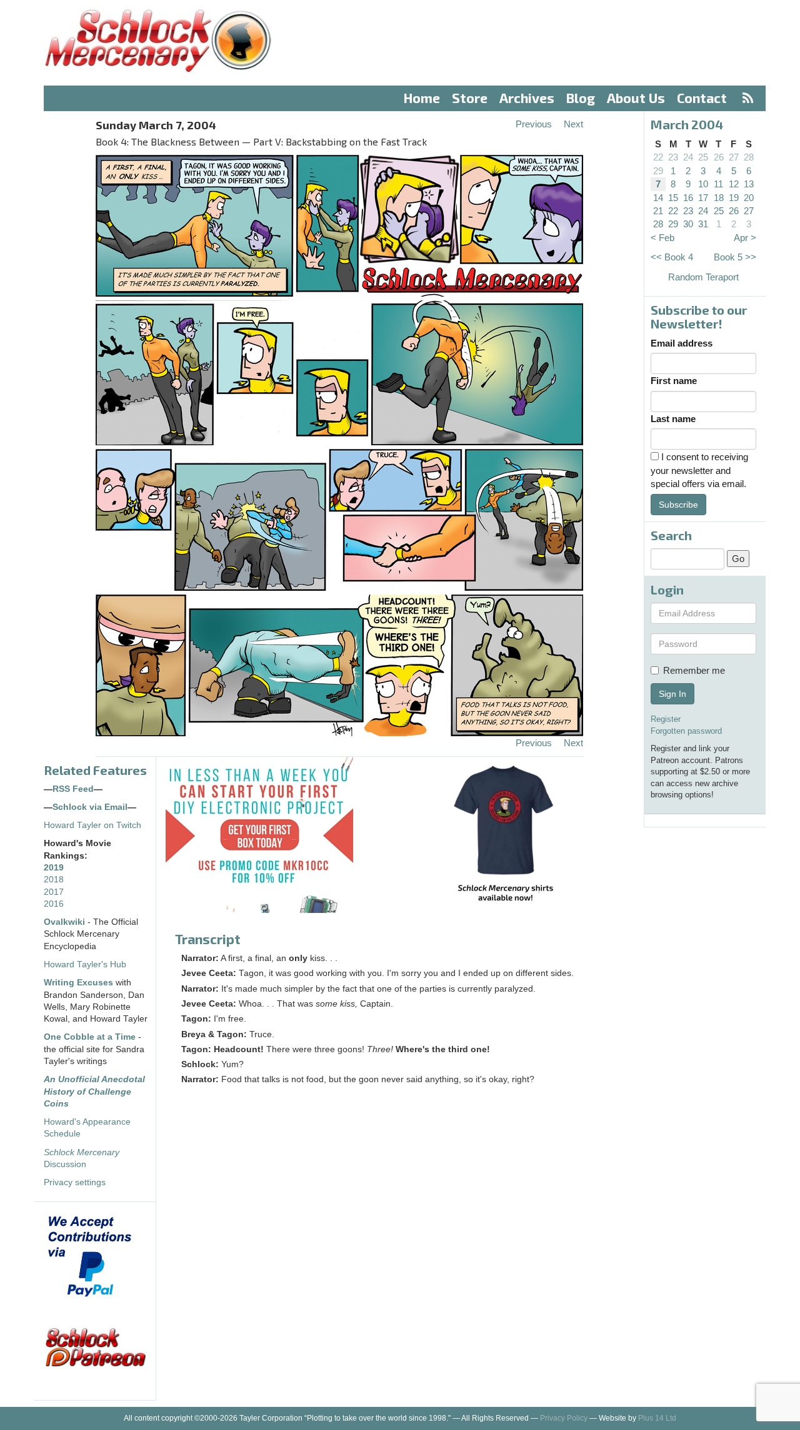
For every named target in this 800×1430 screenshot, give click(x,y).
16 (688, 197)
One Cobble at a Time (90, 1037)
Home (422, 98)
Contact (702, 98)
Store (470, 98)
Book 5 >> (735, 257)
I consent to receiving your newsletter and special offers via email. (699, 470)
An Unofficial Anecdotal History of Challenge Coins (94, 1091)
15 (673, 197)
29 (658, 170)
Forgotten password (686, 731)
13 (749, 184)
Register (666, 719)
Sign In (672, 694)
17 (703, 197)
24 (688, 157)
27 (734, 157)
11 (718, 184)
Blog (580, 98)
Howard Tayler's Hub (85, 964)
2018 (54, 879)
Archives (526, 98)
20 (749, 197)
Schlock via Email (90, 807)
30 (688, 224)
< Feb (662, 237)
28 (749, 157)
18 (719, 197)
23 (673, 157)
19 (734, 197)
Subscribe (678, 505)
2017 (54, 892)
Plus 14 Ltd (657, 1418)
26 (719, 157)
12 (734, 184)
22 (658, 157)
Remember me (694, 670)
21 (658, 210)
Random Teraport (703, 277)
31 (703, 224)
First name (674, 380)
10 (703, 184)
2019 (54, 867)
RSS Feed (73, 789)
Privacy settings (75, 1182)
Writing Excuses (78, 982)
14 (658, 197)
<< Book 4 (672, 257)
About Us (636, 98)
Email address (681, 343)
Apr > (745, 237)
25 (703, 157)
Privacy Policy (564, 1418)
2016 (54, 904)
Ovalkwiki (66, 922)
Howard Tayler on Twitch (92, 825)
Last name (673, 418)
